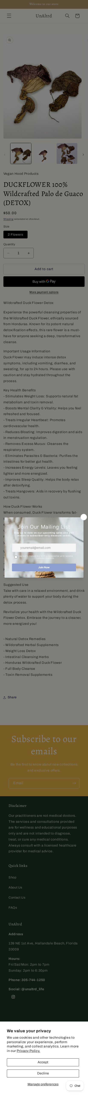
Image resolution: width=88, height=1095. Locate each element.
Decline (43, 1073)
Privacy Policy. (28, 1051)
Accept (43, 1062)
